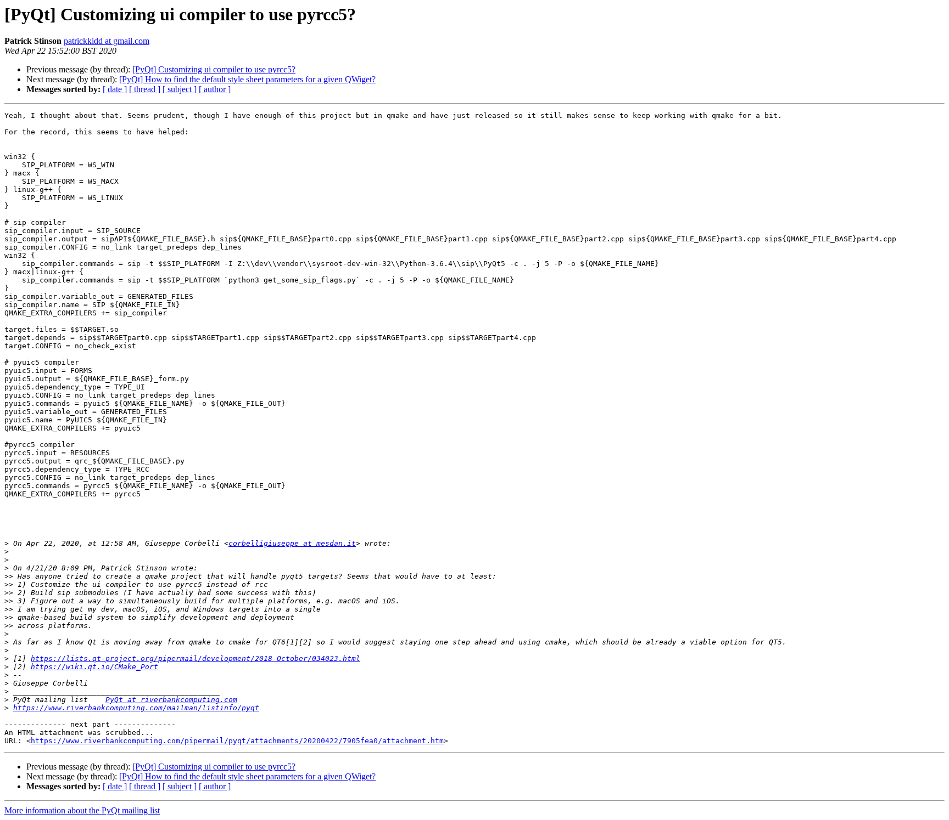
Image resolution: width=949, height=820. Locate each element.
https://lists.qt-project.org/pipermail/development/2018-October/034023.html (195, 658)
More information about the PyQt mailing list (82, 810)
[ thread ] (144, 89)
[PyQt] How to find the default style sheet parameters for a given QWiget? (247, 79)
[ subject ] (180, 89)
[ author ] (215, 89)
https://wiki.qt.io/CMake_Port (94, 667)
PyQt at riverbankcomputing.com (171, 699)
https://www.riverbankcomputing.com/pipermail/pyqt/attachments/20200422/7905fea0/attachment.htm (237, 741)
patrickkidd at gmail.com (106, 41)
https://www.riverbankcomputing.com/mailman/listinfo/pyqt (136, 708)
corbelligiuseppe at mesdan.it (292, 543)
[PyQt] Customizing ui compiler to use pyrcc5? (213, 69)
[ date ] (115, 89)
